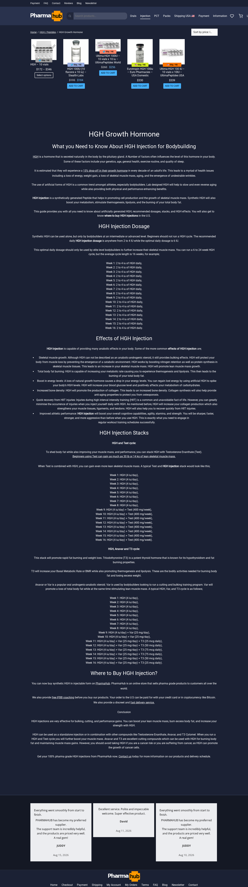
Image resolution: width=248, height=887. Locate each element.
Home (33, 32)
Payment (35, 3)
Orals (133, 16)
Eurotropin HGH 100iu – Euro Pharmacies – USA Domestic (140, 72)
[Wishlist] (232, 16)
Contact (56, 3)
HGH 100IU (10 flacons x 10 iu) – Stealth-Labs (75, 72)
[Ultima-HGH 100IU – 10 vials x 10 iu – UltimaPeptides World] (107, 45)
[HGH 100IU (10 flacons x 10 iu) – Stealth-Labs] (75, 51)
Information (220, 16)
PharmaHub (103, 683)
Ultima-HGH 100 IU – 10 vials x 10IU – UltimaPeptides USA (172, 72)
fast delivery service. (142, 702)
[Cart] (241, 16)
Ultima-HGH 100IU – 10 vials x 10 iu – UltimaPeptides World (108, 59)
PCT (156, 16)
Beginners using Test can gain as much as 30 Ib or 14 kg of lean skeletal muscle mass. (124, 456)
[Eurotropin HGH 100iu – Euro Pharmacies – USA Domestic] (140, 51)
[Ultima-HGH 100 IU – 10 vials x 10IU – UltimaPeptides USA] (172, 51)
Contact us (125, 756)
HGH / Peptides (48, 32)
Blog (79, 3)
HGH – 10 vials (39, 64)
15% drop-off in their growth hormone (105, 170)
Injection (145, 16)
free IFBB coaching (63, 697)
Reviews (68, 3)
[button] (76, 86)
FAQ (46, 3)
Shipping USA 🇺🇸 (184, 16)
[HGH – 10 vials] (43, 49)
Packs (166, 16)
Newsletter (91, 3)
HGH (35, 156)
